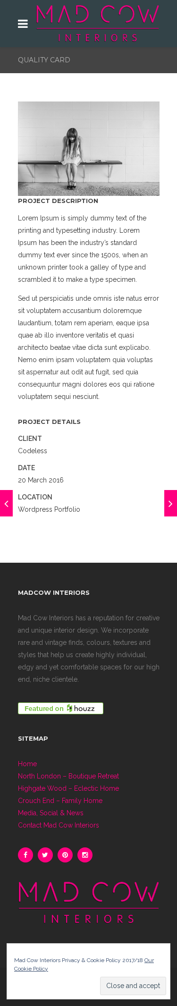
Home (27, 764)
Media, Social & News (51, 813)
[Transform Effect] (6, 503)
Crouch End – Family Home (60, 800)
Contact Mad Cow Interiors (58, 825)
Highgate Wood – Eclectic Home (68, 788)
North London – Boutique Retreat (68, 776)
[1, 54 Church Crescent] (170, 503)
